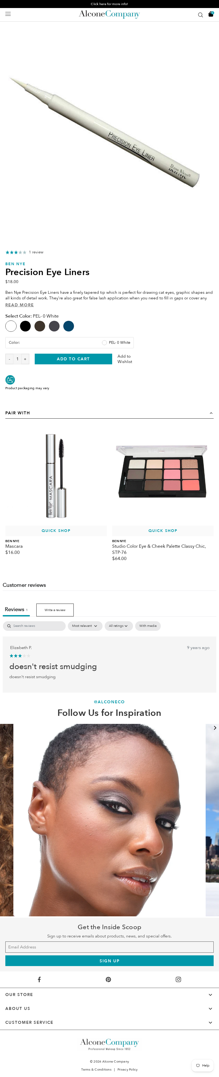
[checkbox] (148, 626)
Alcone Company (115, 1061)
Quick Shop (56, 530)
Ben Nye (15, 264)
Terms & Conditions (96, 1069)
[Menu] (8, 14)
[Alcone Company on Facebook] (39, 979)
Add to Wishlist (125, 359)
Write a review (55, 610)
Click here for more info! (109, 4)
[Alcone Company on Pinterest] (108, 979)
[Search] (201, 15)
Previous (4, 728)
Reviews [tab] (16, 609)
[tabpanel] (109, 124)
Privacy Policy (128, 1069)
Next (215, 728)
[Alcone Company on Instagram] (178, 979)
